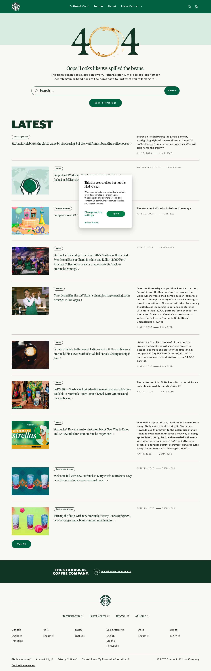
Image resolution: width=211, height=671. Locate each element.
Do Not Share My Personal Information (104, 659)
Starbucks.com (71, 616)
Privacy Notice (91, 223)
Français (16, 641)
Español (111, 641)
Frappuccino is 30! (65, 215)
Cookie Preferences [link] (23, 665)
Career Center (98, 616)
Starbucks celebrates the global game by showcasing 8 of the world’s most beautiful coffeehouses (71, 143)
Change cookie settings (93, 213)
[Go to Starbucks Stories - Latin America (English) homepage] (16, 6)
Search (172, 91)
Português (113, 646)
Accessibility (43, 659)
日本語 (173, 636)
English (15, 636)
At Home (140, 616)
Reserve (120, 616)
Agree (116, 214)
